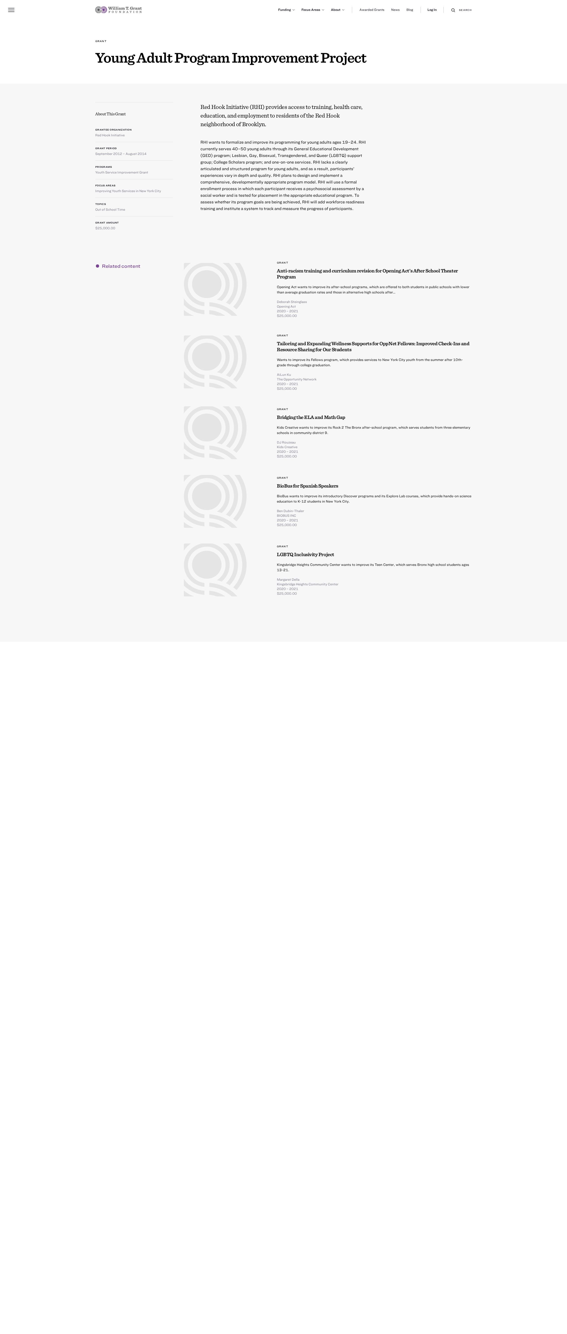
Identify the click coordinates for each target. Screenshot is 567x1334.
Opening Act (286, 306)
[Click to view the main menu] (11, 10)
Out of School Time (110, 209)
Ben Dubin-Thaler (290, 511)
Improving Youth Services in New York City (128, 191)
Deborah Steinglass (292, 302)
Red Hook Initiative (110, 135)
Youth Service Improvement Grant (121, 172)
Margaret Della (288, 579)
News (395, 10)
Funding (284, 10)
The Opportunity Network (297, 379)
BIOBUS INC (286, 515)
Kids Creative (287, 447)
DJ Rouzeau (286, 442)
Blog (409, 10)
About (335, 10)
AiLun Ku (284, 374)
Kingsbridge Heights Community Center (307, 584)
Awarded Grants (371, 10)
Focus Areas (310, 10)
